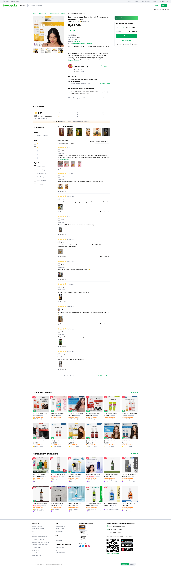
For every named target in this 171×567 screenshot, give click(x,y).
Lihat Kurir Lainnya (105, 83)
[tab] (74, 31)
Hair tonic (63, 13)
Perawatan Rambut (54, 13)
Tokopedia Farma (36, 547)
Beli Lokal (34, 552)
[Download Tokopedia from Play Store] (127, 541)
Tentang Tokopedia (133, 1)
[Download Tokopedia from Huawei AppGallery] (127, 549)
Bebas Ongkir (59, 531)
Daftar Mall (58, 540)
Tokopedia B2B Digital (38, 539)
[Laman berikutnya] (76, 376)
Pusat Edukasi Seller (61, 538)
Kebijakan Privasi (60, 552)
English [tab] (132, 564)
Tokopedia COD (59, 528)
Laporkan (107, 98)
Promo (154, 1)
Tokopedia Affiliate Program (39, 536)
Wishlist (127, 44)
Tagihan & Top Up (60, 526)
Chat (119, 44)
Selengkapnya (64, 159)
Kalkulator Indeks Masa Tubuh (40, 544)
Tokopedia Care (164, 1)
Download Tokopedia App (12, 1)
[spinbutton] (120, 27)
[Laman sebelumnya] (59, 376)
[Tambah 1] (123, 27)
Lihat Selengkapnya (73, 60)
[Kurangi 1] (117, 27)
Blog (33, 534)
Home (34, 13)
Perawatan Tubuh (42, 13)
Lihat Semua (134, 392)
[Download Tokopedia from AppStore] (127, 545)
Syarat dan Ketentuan (61, 550)
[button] (162, 9)
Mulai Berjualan (146, 1)
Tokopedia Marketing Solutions (40, 542)
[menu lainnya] (109, 148)
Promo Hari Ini (35, 550)
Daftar (164, 5)
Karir (33, 531)
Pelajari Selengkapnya (113, 553)
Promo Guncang (36, 555)
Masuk (156, 5)
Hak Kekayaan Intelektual (39, 528)
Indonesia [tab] (124, 564)
